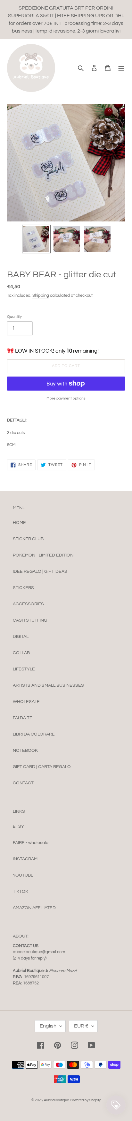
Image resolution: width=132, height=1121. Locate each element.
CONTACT (23, 783)
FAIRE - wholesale (30, 843)
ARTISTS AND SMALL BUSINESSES (48, 685)
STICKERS (23, 588)
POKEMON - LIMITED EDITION (43, 555)
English (48, 1025)
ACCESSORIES (28, 604)
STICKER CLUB (28, 539)
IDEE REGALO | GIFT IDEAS (40, 571)
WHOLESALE (26, 701)
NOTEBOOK (25, 750)
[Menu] (121, 67)
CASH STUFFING (30, 620)
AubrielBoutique (56, 1100)
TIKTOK (20, 891)
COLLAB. (22, 653)
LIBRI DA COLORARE (34, 734)
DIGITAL (21, 636)
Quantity (14, 317)
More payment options (66, 398)
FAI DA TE (22, 718)
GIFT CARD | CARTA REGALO (42, 767)
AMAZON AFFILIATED (34, 908)
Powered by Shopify (85, 1100)
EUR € (81, 1025)
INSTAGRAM (25, 859)
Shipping (40, 295)
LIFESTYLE (24, 669)
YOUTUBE (23, 875)
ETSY (18, 826)
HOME (19, 522)
